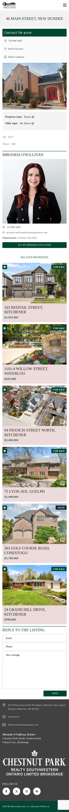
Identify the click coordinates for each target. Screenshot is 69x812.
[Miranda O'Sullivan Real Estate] (8, 5)
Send (55, 693)
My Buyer (26, 123)
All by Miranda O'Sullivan (34, 245)
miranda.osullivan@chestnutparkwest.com (26, 232)
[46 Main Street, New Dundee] (34, 86)
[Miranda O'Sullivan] (34, 191)
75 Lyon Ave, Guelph (24, 491)
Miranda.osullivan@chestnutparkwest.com (23, 725)
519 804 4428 (15, 41)
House (28, 116)
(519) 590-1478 (13, 717)
